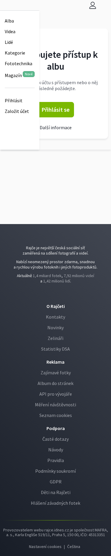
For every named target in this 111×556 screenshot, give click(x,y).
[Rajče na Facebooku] (54, 293)
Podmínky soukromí (55, 471)
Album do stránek (55, 383)
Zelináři (55, 338)
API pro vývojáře (55, 394)
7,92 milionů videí (79, 275)
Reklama (55, 362)
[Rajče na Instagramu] (57, 293)
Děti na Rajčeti (55, 492)
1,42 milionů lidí (56, 281)
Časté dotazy (55, 439)
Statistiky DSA (55, 349)
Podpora (55, 428)
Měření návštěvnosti (55, 405)
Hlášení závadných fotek (55, 503)
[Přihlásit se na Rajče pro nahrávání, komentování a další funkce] (92, 5)
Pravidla (55, 460)
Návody (55, 450)
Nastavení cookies (45, 546)
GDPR (56, 482)
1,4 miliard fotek (47, 275)
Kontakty (55, 317)
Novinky (55, 327)
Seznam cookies (55, 415)
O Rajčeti (55, 306)
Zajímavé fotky (56, 373)
